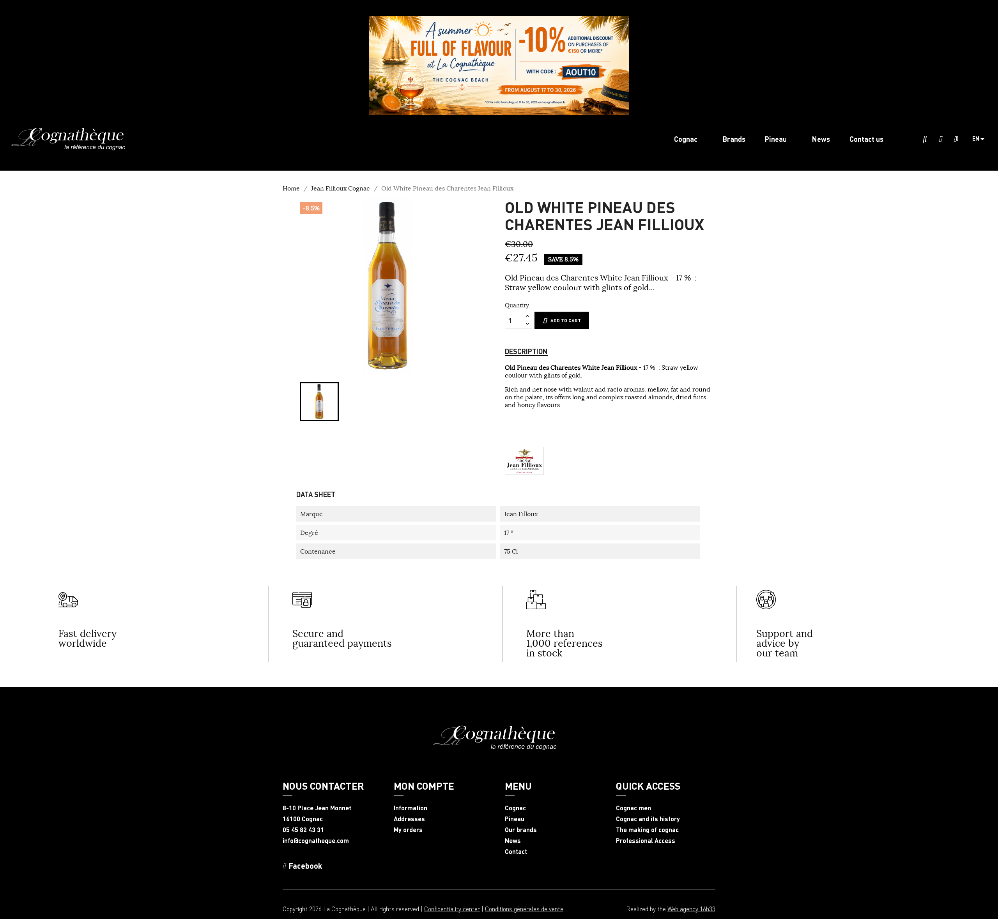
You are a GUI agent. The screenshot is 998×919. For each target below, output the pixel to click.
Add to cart (565, 320)
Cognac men (633, 808)
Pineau (514, 819)
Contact (516, 851)
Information (410, 808)
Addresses (409, 819)
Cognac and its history (648, 819)
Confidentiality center (452, 909)
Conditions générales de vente (524, 909)
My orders (408, 830)
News (513, 841)
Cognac (515, 808)
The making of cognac (647, 830)
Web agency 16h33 (691, 909)
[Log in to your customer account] (940, 139)
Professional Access (645, 841)
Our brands (521, 830)
